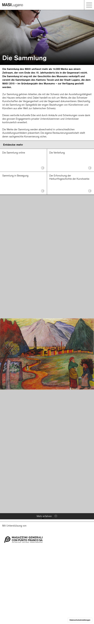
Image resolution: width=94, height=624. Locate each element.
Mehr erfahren (45, 516)
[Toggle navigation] (89, 5)
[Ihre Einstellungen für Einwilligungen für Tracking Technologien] (80, 620)
